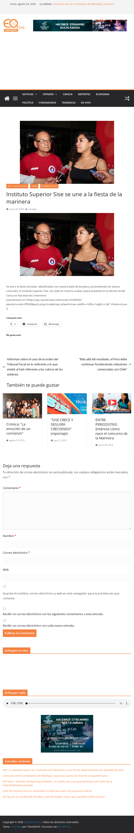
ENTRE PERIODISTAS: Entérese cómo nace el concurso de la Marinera (111, 428)
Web (6, 570)
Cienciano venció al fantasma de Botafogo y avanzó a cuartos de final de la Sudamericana (83, 5)
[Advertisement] (67, 63)
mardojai (32, 209)
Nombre (9, 536)
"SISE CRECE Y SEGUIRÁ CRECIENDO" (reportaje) (62, 426)
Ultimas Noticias (49, 186)
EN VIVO (86, 102)
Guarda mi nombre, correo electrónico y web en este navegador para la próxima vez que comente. (61, 595)
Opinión (48, 94)
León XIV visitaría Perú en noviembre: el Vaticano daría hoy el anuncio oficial (47, 791)
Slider (34, 186)
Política (27, 102)
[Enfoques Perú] (7, 98)
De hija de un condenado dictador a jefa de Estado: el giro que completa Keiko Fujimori (54, 796)
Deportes (84, 94)
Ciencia (67, 94)
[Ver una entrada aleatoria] (127, 98)
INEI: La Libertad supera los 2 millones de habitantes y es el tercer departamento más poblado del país (63, 770)
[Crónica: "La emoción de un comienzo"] (22, 396)
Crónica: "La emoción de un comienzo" (18, 429)
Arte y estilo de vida (17, 186)
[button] (35, 94)
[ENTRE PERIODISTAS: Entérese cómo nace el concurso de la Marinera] (111, 396)
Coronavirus (47, 102)
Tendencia (68, 102)
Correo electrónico (16, 553)
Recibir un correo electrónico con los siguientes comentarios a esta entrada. (53, 614)
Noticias (28, 94)
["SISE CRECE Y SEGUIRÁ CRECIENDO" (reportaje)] (67, 396)
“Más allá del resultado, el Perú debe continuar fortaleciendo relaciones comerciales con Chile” (103, 364)
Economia (102, 94)
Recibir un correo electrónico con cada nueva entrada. (39, 626)
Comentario (12, 488)
